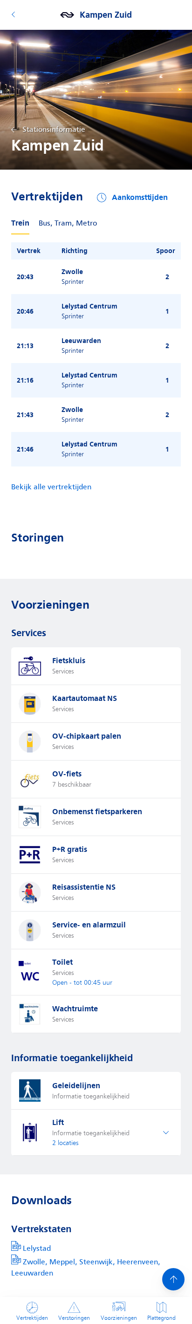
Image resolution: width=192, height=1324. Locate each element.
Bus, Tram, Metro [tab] (68, 223)
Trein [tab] (20, 223)
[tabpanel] (96, 354)
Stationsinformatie (53, 129)
